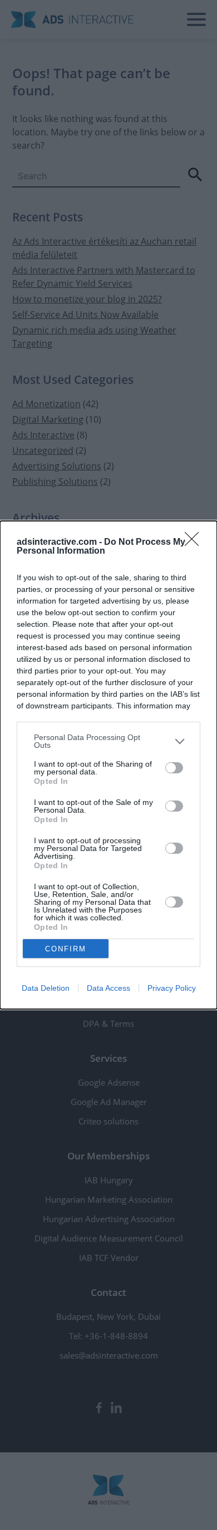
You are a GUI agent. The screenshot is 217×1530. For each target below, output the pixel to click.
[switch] (174, 767)
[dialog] (108, 765)
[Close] (195, 542)
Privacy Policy (171, 988)
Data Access (108, 988)
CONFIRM (65, 949)
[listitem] (108, 741)
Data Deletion (46, 988)
